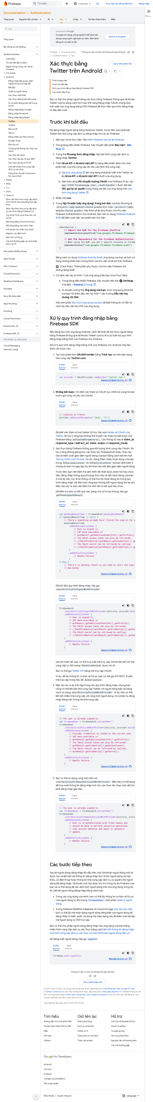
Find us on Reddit (86, 1026)
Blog (99, 3)
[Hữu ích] (128, 52)
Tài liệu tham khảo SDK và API (57, 1026)
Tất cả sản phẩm (51, 1083)
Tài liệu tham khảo (97, 19)
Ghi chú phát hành (120, 1035)
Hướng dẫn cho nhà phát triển (58, 1021)
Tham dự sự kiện (85, 1040)
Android (48, 1064)
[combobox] (47, 3)
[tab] (62, 366)
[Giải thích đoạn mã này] (123, 224)
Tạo (61, 19)
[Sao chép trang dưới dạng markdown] (115, 71)
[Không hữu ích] (133, 52)
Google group (117, 1031)
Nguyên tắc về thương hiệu (124, 1040)
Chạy (75, 19)
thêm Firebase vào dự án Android (105, 139)
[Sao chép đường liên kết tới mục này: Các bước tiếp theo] (95, 865)
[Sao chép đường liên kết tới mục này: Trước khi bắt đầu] (91, 122)
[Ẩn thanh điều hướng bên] (36, 1097)
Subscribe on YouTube (88, 1035)
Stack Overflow (118, 1026)
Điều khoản (49, 1096)
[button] (17, 47)
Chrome (48, 1069)
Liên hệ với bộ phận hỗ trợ (123, 1021)
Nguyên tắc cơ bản (28, 19)
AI (49, 19)
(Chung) (83, 284)
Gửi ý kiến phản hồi (122, 63)
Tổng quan (9, 19)
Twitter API (78, 670)
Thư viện (48, 1035)
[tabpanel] (95, 378)
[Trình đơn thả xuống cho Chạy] (81, 19)
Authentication (40, 13)
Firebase (54, 52)
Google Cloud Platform (54, 1078)
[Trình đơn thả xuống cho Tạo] (66, 19)
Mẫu (113, 19)
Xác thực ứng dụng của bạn (87, 302)
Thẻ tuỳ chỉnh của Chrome (70, 459)
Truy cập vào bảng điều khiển (120, 3)
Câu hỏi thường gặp (120, 1045)
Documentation (15, 13)
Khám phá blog (85, 1021)
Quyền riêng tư (64, 1096)
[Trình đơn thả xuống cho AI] (53, 19)
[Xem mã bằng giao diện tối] (128, 224)
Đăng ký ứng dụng (72, 172)
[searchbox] (20, 28)
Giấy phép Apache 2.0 (112, 991)
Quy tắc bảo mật (123, 909)
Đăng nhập (144, 3)
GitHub (47, 1040)
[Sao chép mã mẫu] (133, 224)
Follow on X (83, 1031)
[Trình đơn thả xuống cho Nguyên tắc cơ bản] (41, 19)
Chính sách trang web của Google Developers (86, 994)
